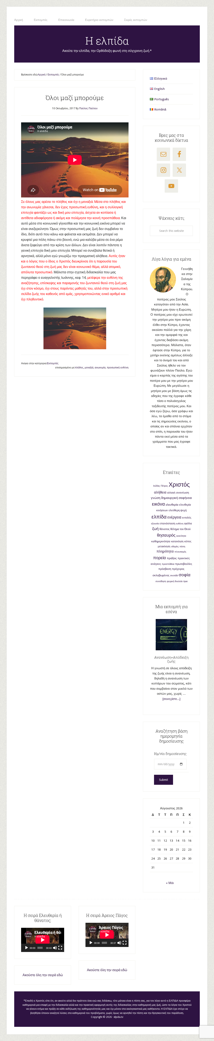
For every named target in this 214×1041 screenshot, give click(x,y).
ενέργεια (174, 517)
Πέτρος (164, 486)
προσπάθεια (168, 564)
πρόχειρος (178, 568)
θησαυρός (166, 535)
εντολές (186, 517)
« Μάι (170, 883)
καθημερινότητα (160, 541)
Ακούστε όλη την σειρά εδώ (43, 975)
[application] (42, 940)
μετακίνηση (164, 546)
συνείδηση (160, 581)
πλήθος (79, 367)
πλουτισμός (180, 551)
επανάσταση (167, 523)
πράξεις (172, 558)
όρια (185, 581)
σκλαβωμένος (161, 575)
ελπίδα (159, 517)
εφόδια (188, 523)
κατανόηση (177, 541)
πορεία (159, 557)
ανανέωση (182, 492)
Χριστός (179, 484)
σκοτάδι (174, 575)
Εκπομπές (53, 363)
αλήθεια (160, 492)
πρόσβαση (164, 568)
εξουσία (155, 523)
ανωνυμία (100, 367)
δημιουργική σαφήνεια (176, 498)
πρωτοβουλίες (183, 563)
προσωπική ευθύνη (118, 367)
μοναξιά (89, 367)
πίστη (182, 546)
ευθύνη (179, 523)
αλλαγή (171, 492)
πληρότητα (165, 551)
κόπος (187, 541)
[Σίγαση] (55, 948)
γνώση (155, 498)
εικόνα (158, 504)
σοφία (184, 574)
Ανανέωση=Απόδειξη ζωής (171, 659)
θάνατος (164, 529)
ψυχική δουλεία (174, 581)
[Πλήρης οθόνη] (60, 948)
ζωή (155, 528)
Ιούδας (156, 486)
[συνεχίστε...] (171, 699)
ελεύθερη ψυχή (178, 510)
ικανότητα (181, 536)
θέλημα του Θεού (180, 529)
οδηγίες (175, 546)
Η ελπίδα (107, 41)
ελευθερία (172, 504)
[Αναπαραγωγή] (26, 948)
